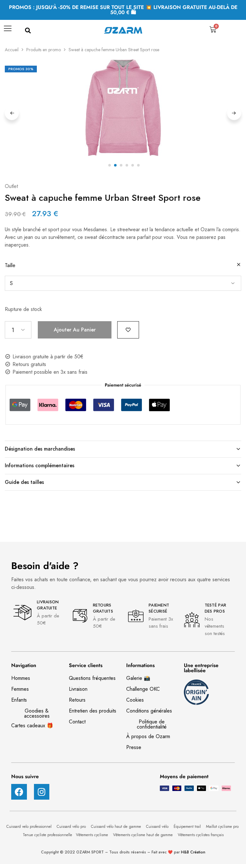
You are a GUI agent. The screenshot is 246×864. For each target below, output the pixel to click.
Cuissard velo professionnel (29, 826)
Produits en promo (43, 49)
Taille (10, 265)
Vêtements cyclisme (92, 835)
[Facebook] (19, 792)
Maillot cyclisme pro (223, 826)
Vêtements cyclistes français (201, 835)
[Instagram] (42, 792)
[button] (27, 31)
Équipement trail (188, 826)
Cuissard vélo (158, 826)
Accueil (12, 49)
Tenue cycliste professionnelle (47, 835)
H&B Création (193, 852)
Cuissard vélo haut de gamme (116, 826)
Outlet (11, 186)
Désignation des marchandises (40, 448)
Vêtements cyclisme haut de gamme (143, 835)
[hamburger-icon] (7, 31)
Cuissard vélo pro (72, 826)
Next (234, 113)
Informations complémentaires (39, 465)
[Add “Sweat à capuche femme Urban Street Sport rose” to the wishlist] (128, 329)
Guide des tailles (24, 482)
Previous (12, 113)
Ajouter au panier (75, 329)
